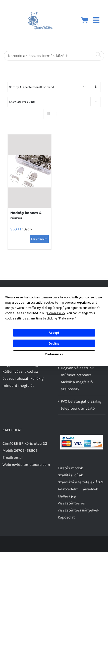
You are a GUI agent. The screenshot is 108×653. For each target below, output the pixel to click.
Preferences (54, 354)
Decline (54, 343)
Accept (54, 333)
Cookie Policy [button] (56, 313)
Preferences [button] (67, 318)
